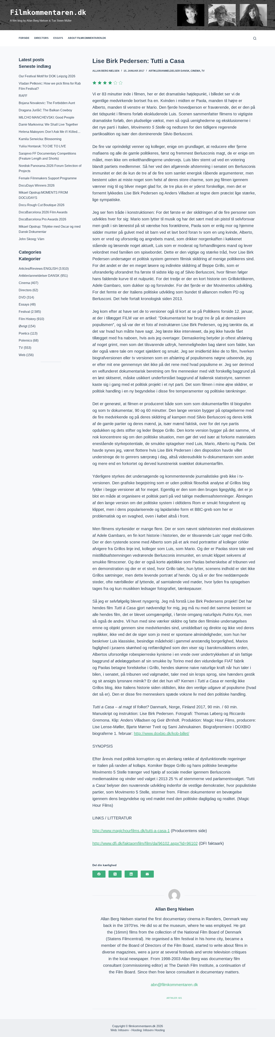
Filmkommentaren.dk (48, 12)
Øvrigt (23, 326)
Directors (41, 38)
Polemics (25, 340)
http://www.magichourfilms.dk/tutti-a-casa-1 (131, 830)
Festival (24, 311)
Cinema (195, 70)
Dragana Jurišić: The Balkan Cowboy (45, 110)
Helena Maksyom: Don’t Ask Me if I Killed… (50, 131)
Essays (58, 38)
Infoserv (123, 1030)
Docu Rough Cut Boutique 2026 (41, 205)
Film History (27, 319)
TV (203, 70)
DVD (22, 297)
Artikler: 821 (174, 998)
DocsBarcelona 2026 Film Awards (43, 212)
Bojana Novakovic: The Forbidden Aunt (47, 103)
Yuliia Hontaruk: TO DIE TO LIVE (42, 146)
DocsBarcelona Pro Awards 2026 (42, 219)
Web (22, 355)
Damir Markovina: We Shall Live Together (48, 124)
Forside (24, 38)
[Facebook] (98, 874)
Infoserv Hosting (154, 1030)
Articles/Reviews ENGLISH (38, 268)
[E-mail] (147, 874)
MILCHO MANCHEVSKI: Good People (46, 117)
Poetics (24, 333)
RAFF (23, 95)
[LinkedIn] (131, 874)
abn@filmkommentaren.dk (174, 984)
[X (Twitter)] (115, 874)
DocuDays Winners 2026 (37, 185)
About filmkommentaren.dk (87, 38)
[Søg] (254, 38)
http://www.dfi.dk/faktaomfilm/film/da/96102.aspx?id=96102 (145, 843)
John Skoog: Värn (31, 239)
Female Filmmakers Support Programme (48, 178)
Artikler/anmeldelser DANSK (169, 70)
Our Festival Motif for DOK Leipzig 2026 (47, 76)
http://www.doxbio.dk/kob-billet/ (161, 733)
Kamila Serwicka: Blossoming (40, 139)
